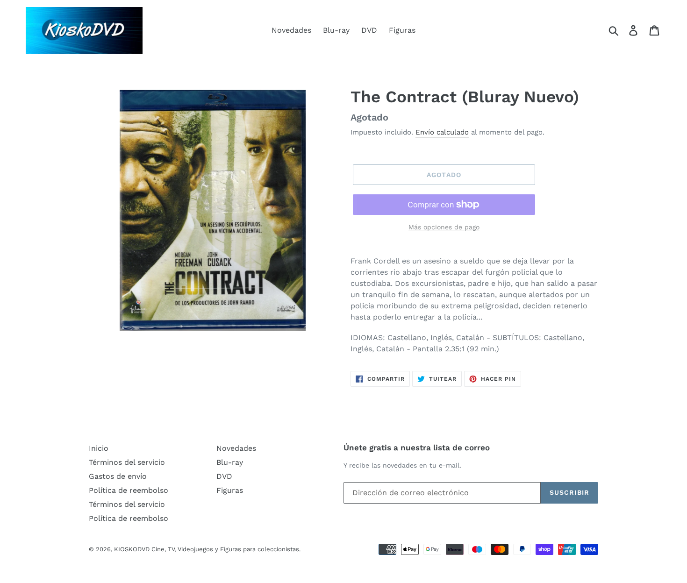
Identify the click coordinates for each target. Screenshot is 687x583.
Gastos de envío (118, 476)
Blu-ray (336, 30)
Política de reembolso (128, 490)
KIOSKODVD (132, 549)
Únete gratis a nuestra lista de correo (417, 447)
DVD (369, 30)
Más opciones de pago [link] (443, 227)
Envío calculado (442, 132)
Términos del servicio (127, 462)
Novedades (291, 30)
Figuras (402, 30)
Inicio (98, 448)
